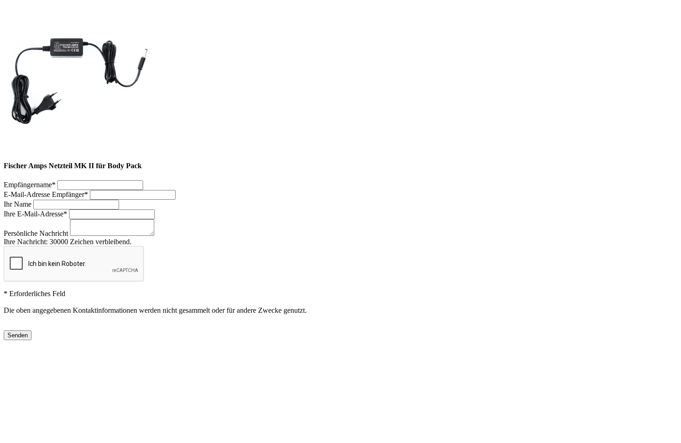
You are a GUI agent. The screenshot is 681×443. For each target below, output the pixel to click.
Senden (17, 335)
